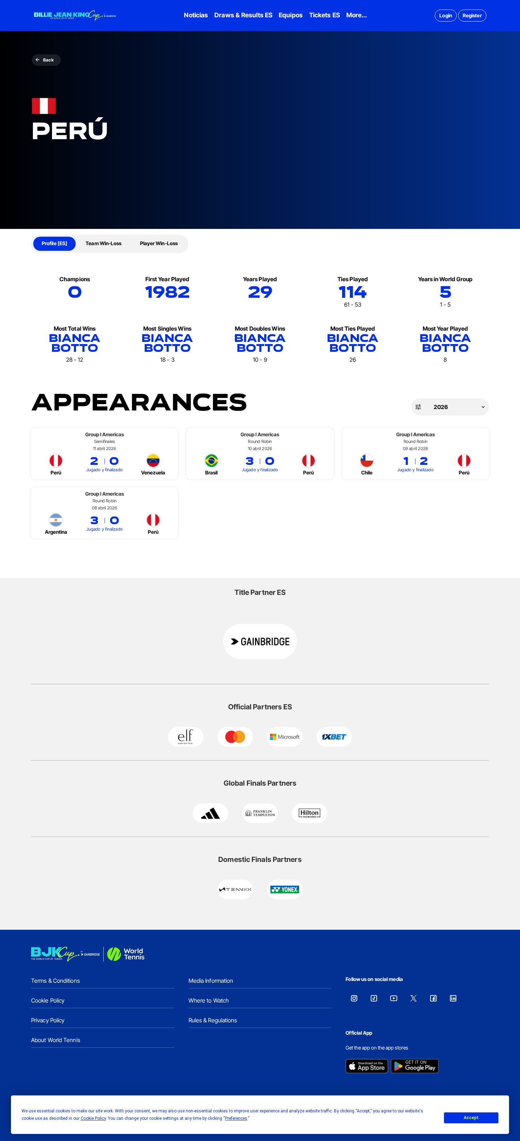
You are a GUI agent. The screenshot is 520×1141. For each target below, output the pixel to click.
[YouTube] (393, 998)
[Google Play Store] (415, 1067)
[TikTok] (373, 998)
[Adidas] (210, 813)
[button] (450, 406)
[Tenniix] (235, 889)
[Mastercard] (235, 737)
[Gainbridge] (260, 641)
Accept (471, 1117)
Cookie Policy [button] (93, 1118)
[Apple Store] (367, 1067)
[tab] (54, 244)
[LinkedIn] (453, 998)
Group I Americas (104, 434)
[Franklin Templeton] (260, 813)
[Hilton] (309, 813)
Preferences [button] (236, 1118)
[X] (413, 998)
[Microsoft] (285, 737)
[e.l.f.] (186, 737)
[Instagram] (354, 998)
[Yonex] (285, 889)
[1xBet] (334, 737)
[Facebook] (433, 998)
